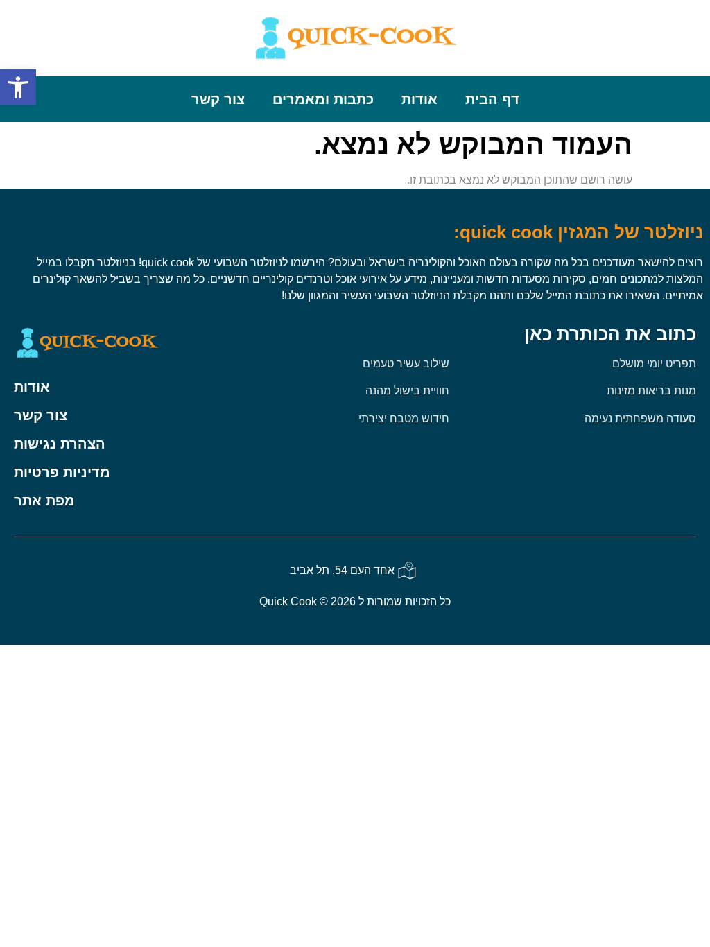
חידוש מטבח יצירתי (403, 418)
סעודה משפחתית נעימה (640, 418)
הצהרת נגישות (59, 443)
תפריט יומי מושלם (654, 364)
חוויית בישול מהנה (407, 391)
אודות (419, 99)
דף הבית (492, 99)
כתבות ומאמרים (323, 99)
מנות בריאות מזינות (651, 391)
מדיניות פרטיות (62, 472)
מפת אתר (44, 500)
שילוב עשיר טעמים (406, 364)
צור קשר (218, 99)
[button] (18, 87)
